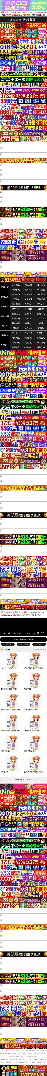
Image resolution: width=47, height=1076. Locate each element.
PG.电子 (39, 644)
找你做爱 (41, 304)
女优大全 (28, 328)
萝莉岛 (41, 328)
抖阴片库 (5, 335)
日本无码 (41, 285)
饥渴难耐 (28, 304)
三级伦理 (16, 294)
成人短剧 (41, 343)
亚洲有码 (16, 290)
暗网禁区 (16, 338)
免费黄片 (41, 333)
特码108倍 (23, 644)
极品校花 (16, 347)
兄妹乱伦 (28, 343)
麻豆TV (28, 323)
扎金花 (28, 319)
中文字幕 (28, 294)
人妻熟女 (16, 299)
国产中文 (16, 343)
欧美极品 (28, 290)
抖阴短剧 (28, 347)
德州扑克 (41, 314)
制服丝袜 (28, 299)
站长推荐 (5, 306)
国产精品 (16, 285)
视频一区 (5, 287)
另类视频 (41, 299)
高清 (28, 633)
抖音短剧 (16, 323)
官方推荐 (5, 316)
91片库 (16, 328)
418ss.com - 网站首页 (21, 19)
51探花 (41, 323)
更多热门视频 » (39, 649)
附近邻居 (16, 304)
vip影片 (7, 644)
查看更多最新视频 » (23, 779)
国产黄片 (16, 333)
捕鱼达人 (16, 314)
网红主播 (28, 285)
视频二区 (5, 297)
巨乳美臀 (41, 294)
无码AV (5, 326)
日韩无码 (41, 347)
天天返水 (41, 319)
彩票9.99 (16, 319)
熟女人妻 (28, 333)
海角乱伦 (28, 338)
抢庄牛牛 (28, 314)
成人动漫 (41, 290)
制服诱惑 (41, 338)
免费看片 (5, 345)
